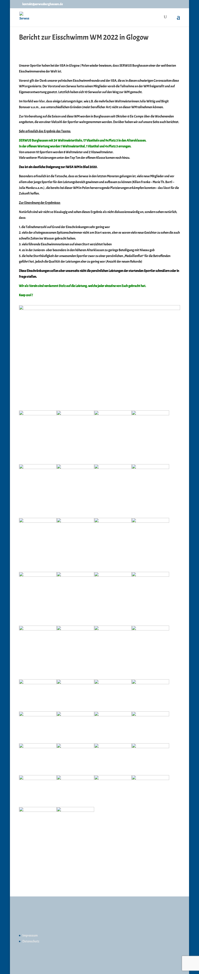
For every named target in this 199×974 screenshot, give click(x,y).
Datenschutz (30, 941)
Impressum (30, 935)
